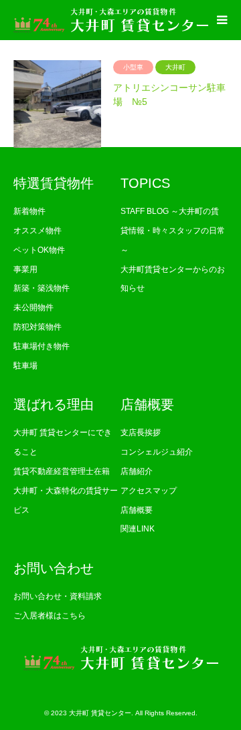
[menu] (221, 20)
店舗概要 (136, 510)
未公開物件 (33, 307)
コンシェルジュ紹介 (156, 452)
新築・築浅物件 (41, 288)
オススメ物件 (37, 230)
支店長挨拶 (140, 432)
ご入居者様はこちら (49, 615)
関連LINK (137, 528)
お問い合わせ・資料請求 (57, 596)
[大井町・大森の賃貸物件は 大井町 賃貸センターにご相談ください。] (110, 20)
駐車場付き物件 (41, 346)
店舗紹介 (136, 471)
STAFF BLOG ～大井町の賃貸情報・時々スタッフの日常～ (172, 231)
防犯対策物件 (37, 327)
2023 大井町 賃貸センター (91, 713)
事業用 (25, 269)
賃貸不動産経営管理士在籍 (61, 471)
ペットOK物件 (39, 250)
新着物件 (29, 211)
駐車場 (25, 365)
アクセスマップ (148, 490)
